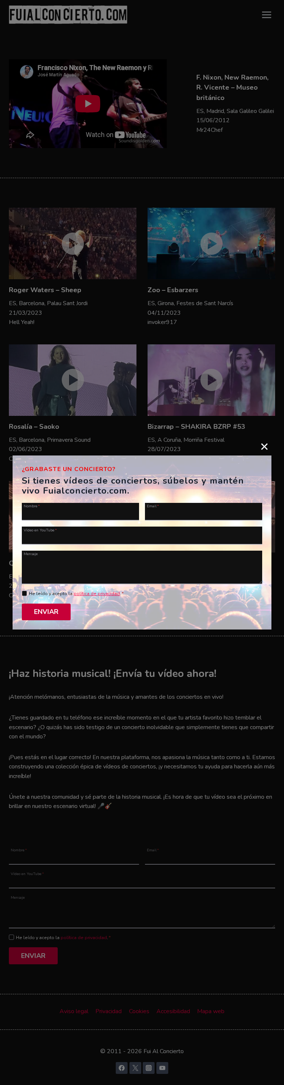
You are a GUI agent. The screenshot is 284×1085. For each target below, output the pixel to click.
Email (153, 506)
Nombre (32, 506)
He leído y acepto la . (76, 594)
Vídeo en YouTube (40, 530)
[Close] (264, 446)
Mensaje (31, 553)
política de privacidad (97, 594)
